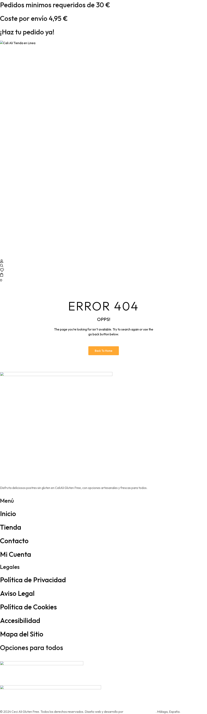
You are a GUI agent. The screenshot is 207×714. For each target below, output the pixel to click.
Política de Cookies (28, 606)
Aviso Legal (17, 593)
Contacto (14, 540)
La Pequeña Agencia (140, 712)
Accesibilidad (20, 620)
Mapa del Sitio (21, 634)
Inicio (8, 513)
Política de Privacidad (33, 579)
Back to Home (103, 350)
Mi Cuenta (15, 554)
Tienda (10, 527)
